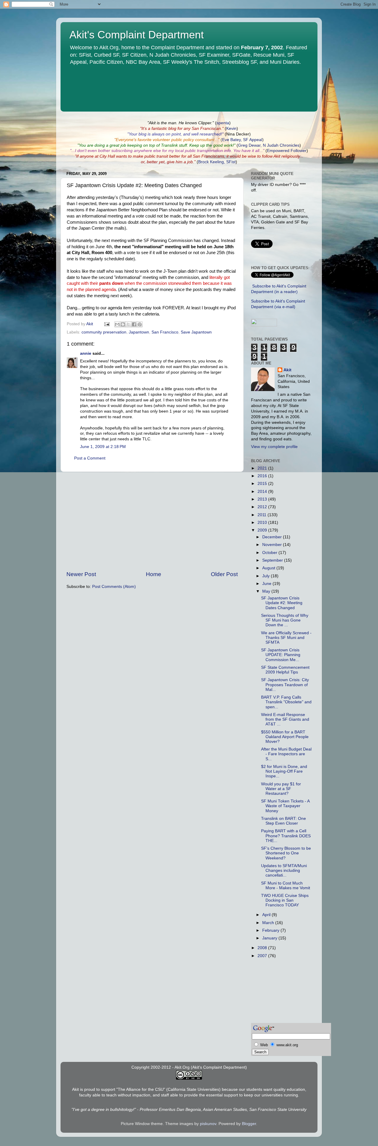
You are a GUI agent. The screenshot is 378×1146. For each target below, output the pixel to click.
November (272, 544)
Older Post (224, 574)
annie (85, 353)
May (266, 591)
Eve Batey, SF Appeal (242, 140)
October (270, 552)
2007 (263, 956)
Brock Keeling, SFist (217, 162)
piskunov (208, 1124)
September (273, 560)
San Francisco (164, 332)
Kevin (231, 128)
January (270, 938)
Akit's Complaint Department (136, 35)
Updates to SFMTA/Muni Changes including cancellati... (284, 870)
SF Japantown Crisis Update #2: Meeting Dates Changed (281, 603)
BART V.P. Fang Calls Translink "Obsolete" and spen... (286, 702)
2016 (263, 476)
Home (153, 574)
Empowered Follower (287, 150)
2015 (263, 483)
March (268, 923)
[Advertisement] (152, 521)
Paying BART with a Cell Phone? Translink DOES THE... (286, 836)
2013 (263, 499)
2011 (263, 515)
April (267, 915)
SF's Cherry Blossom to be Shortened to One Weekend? (286, 853)
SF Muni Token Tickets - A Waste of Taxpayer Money (285, 806)
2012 (263, 507)
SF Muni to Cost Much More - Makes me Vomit (285, 885)
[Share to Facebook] (134, 324)
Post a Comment (89, 458)
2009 (263, 530)
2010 (263, 522)
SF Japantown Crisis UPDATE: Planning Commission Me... (280, 655)
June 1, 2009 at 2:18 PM (103, 446)
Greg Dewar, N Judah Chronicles (268, 145)
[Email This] (117, 324)
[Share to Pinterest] (140, 324)
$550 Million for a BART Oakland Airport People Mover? (285, 737)
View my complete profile (274, 446)
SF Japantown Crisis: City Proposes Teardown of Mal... (285, 684)
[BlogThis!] (123, 324)
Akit (287, 370)
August (269, 568)
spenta (222, 123)
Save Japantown (196, 332)
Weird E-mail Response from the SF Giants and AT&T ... (285, 719)
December (272, 537)
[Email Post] (106, 324)
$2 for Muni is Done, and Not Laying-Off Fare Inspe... (284, 771)
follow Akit (271, 156)
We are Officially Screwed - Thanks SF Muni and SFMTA (286, 638)
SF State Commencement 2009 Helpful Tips (285, 669)
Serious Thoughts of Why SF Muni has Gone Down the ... (284, 620)
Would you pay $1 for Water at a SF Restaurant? (281, 789)
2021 (263, 468)
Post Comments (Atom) (114, 586)
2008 (263, 948)
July (266, 576)
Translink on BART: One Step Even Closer (283, 820)
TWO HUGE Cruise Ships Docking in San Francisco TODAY (285, 900)
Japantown (139, 332)
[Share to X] (128, 324)
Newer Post (81, 574)
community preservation (104, 332)
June (267, 583)
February (271, 930)
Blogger (249, 1124)
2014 (263, 491)
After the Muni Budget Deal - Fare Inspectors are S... (286, 754)
